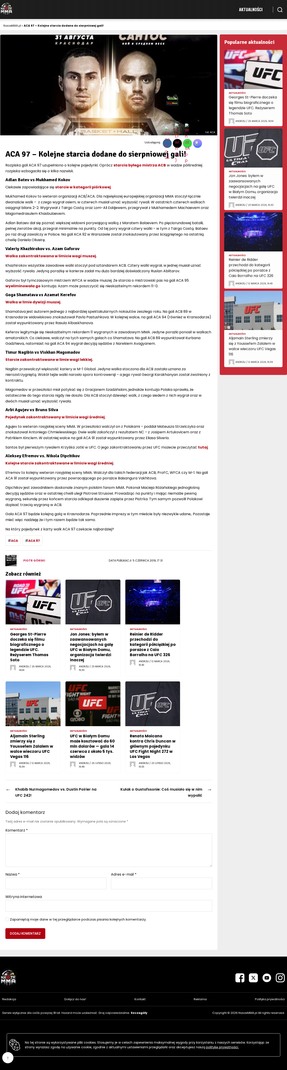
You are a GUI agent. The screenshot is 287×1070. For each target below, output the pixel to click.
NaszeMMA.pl (12, 26)
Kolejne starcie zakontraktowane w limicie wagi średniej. (59, 463)
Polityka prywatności (270, 999)
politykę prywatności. (222, 1047)
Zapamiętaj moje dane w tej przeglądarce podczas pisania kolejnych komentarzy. (78, 919)
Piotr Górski (34, 560)
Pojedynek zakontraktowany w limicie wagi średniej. (55, 417)
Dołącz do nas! (75, 999)
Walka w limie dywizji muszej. (33, 302)
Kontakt (140, 999)
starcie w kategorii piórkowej (83, 187)
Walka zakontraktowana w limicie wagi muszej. (51, 256)
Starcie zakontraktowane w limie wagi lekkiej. (49, 359)
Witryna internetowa (23, 896)
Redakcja (9, 999)
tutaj (203, 447)
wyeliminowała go (23, 286)
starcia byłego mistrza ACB (139, 165)
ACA (14, 540)
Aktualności (251, 9)
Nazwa (12, 874)
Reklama (200, 999)
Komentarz (16, 830)
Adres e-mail (124, 874)
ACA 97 (34, 540)
